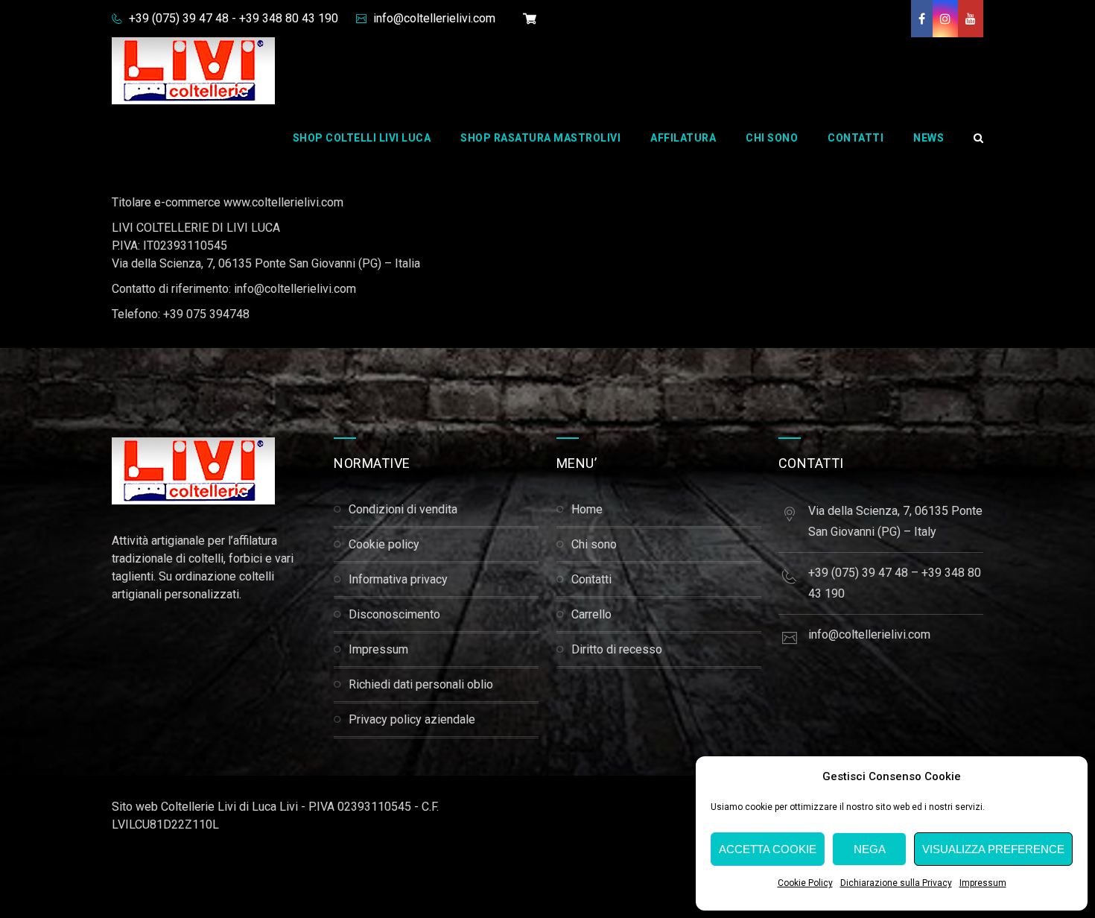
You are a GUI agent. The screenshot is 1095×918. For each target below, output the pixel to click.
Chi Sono (772, 138)
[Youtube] (970, 18)
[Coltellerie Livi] (193, 70)
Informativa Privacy (398, 579)
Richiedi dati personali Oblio (421, 684)
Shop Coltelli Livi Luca (362, 138)
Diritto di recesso (616, 649)
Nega (870, 849)
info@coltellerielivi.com (432, 18)
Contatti (855, 138)
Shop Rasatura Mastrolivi (540, 138)
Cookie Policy (805, 883)
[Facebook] (922, 18)
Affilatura (683, 138)
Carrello (591, 614)
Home (587, 509)
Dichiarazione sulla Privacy (896, 883)
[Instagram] (945, 18)
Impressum (982, 883)
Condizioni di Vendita (403, 509)
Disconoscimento (394, 614)
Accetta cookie (767, 849)
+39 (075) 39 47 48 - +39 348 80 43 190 (232, 18)
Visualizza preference (993, 849)
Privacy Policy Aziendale (412, 719)
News (928, 138)
